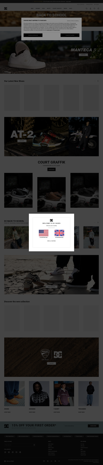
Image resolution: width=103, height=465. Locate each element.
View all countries (51, 240)
